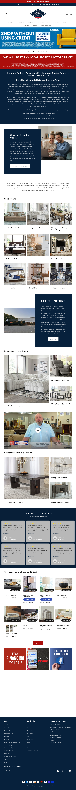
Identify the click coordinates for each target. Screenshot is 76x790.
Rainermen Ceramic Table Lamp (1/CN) (45, 595)
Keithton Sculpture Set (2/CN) (46, 626)
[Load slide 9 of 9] (46, 51)
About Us (53, 339)
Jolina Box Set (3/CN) (11, 633)
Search (6, 725)
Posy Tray (25, 625)
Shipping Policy (8, 748)
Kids (28, 736)
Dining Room (30, 731)
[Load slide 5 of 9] (36, 51)
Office (28, 742)
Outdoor (29, 745)
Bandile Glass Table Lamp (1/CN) (28, 595)
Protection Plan (8, 736)
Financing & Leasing (9, 733)
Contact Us (7, 731)
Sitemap (6, 759)
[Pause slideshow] (54, 51)
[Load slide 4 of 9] (33, 51)
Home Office (33, 288)
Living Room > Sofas (13, 228)
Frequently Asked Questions (12, 742)
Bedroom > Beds (12, 259)
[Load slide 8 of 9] (44, 51)
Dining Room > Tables (14, 502)
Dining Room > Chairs (59, 478)
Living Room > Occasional (60, 404)
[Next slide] (50, 51)
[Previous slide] (22, 51)
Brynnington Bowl (61, 595)
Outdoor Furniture (58, 288)
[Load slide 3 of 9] (31, 51)
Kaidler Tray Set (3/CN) (63, 625)
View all (38, 643)
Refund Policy (8, 745)
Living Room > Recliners (60, 380)
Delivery (6, 739)
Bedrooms (30, 728)
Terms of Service (8, 750)
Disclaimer (7, 753)
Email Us (52, 732)
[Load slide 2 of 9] (28, 51)
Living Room (30, 725)
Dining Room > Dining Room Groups (59, 229)
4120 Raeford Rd (55, 725)
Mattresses (30, 733)
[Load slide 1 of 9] (26, 51)
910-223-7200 (56, 729)
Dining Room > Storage (59, 502)
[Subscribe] (33, 771)
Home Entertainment (59, 259)
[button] (6, 14)
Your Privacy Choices (10, 756)
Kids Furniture (11, 288)
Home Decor (30, 739)
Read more (6, 533)
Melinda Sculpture (11, 595)
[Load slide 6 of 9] (38, 51)
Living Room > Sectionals (38, 228)
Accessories (33, 259)
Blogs (5, 762)
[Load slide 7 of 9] (41, 51)
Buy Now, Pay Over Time (20, 166)
